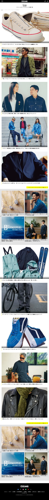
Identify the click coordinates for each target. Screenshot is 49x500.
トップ (2, 9)
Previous (1, 216)
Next (48, 216)
